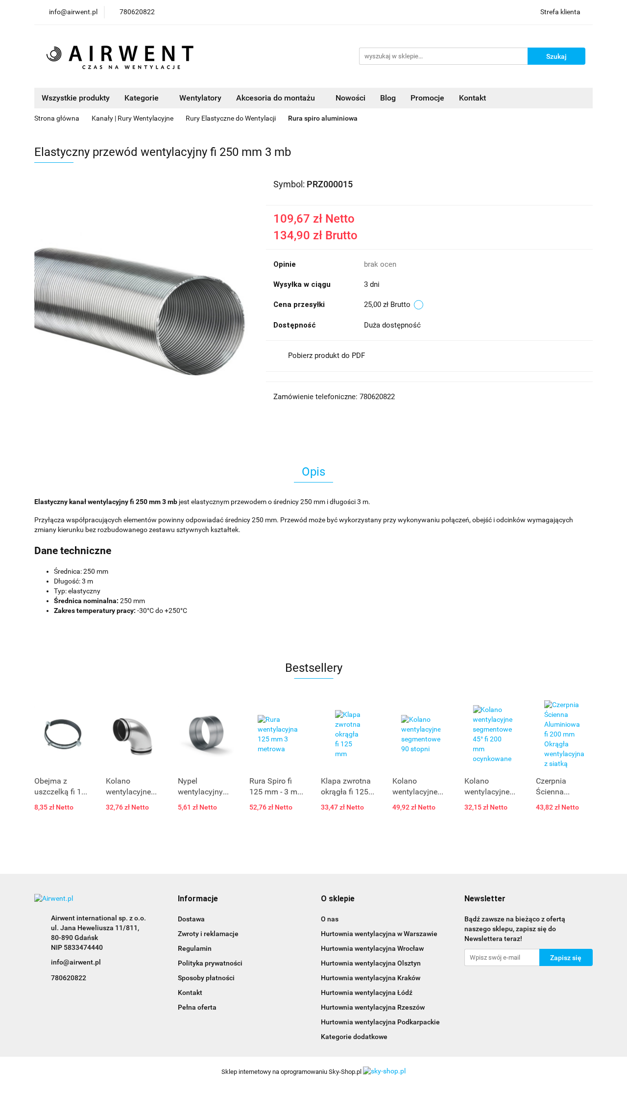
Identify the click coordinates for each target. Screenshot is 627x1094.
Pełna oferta (197, 1007)
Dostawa (191, 919)
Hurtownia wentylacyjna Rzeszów (373, 1007)
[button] (198, 899)
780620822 (68, 978)
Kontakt (472, 97)
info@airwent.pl (76, 962)
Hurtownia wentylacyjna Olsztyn (371, 963)
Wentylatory (200, 97)
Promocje (427, 97)
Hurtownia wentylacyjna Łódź (366, 992)
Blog (388, 97)
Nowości (350, 97)
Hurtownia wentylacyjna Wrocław (372, 948)
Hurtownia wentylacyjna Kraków (370, 978)
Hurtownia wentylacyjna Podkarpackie (380, 1022)
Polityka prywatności (210, 963)
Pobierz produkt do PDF (326, 355)
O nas (329, 919)
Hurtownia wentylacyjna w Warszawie (379, 934)
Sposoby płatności (206, 978)
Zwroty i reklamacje (208, 934)
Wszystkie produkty (76, 97)
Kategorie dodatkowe (354, 1037)
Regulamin (195, 948)
